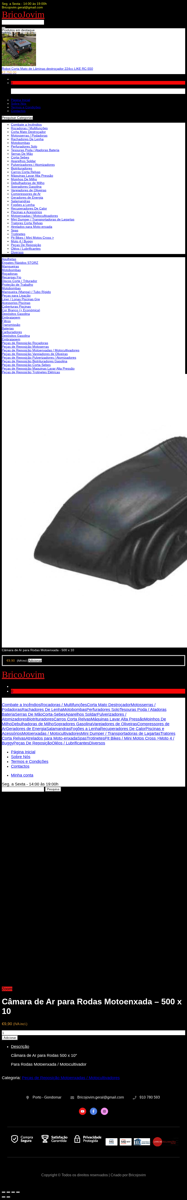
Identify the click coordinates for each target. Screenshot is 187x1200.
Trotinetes (18, 234)
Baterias (8, 328)
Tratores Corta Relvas (27, 223)
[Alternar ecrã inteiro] (13, 1192)
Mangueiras (10, 266)
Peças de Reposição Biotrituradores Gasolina (34, 361)
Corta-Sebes (20, 157)
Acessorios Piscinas (16, 303)
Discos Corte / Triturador (19, 281)
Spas (14, 230)
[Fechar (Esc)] (3, 1192)
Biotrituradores (21, 168)
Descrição (20, 1046)
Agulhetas (9, 259)
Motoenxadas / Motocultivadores (34, 216)
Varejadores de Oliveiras (28, 190)
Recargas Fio (11, 277)
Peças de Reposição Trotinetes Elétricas (31, 372)
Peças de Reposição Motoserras (25, 346)
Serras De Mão (22, 154)
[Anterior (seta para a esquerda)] (3, 1197)
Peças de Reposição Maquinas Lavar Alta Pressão (38, 368)
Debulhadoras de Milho (27, 183)
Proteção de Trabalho (17, 284)
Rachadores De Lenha (27, 139)
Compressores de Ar (26, 194)
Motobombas (11, 270)
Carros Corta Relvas (25, 172)
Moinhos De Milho (24, 179)
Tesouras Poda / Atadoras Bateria (35, 150)
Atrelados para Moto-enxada (31, 226)
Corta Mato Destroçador (28, 132)
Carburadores (12, 332)
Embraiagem (11, 317)
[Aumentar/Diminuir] (18, 1192)
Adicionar (10, 1037)
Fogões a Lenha (23, 205)
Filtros (6, 321)
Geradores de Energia (27, 197)
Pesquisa (53, 789)
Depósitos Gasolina (16, 314)
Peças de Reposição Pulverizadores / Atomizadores (39, 357)
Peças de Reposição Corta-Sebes (26, 365)
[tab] (98, 1055)
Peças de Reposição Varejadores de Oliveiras (35, 354)
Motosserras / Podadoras (29, 135)
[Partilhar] (8, 1192)
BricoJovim (23, 14)
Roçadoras (10, 273)
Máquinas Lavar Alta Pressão (32, 175)
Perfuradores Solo (24, 146)
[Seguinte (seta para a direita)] (8, 1197)
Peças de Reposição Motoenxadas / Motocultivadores (40, 350)
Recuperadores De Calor (29, 208)
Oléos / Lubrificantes (26, 248)
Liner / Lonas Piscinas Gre (21, 299)
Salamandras (20, 201)
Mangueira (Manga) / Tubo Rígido (26, 292)
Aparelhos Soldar (23, 161)
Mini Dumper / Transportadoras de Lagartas (42, 219)
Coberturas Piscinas (16, 306)
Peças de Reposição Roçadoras (25, 343)
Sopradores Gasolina (26, 186)
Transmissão (11, 325)
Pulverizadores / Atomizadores (33, 164)
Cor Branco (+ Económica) (21, 310)
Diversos (17, 252)
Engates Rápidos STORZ (20, 262)
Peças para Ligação (16, 295)
